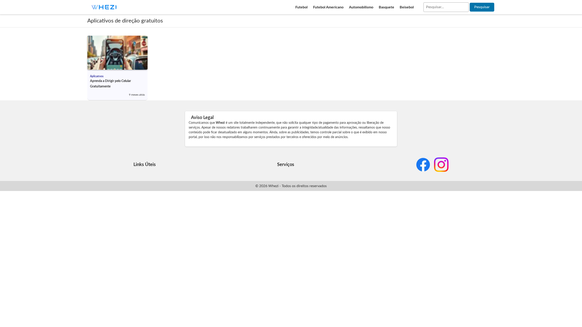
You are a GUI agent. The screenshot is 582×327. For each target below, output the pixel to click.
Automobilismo (361, 7)
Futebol (301, 7)
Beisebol (407, 7)
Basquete (386, 7)
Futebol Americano (328, 7)
